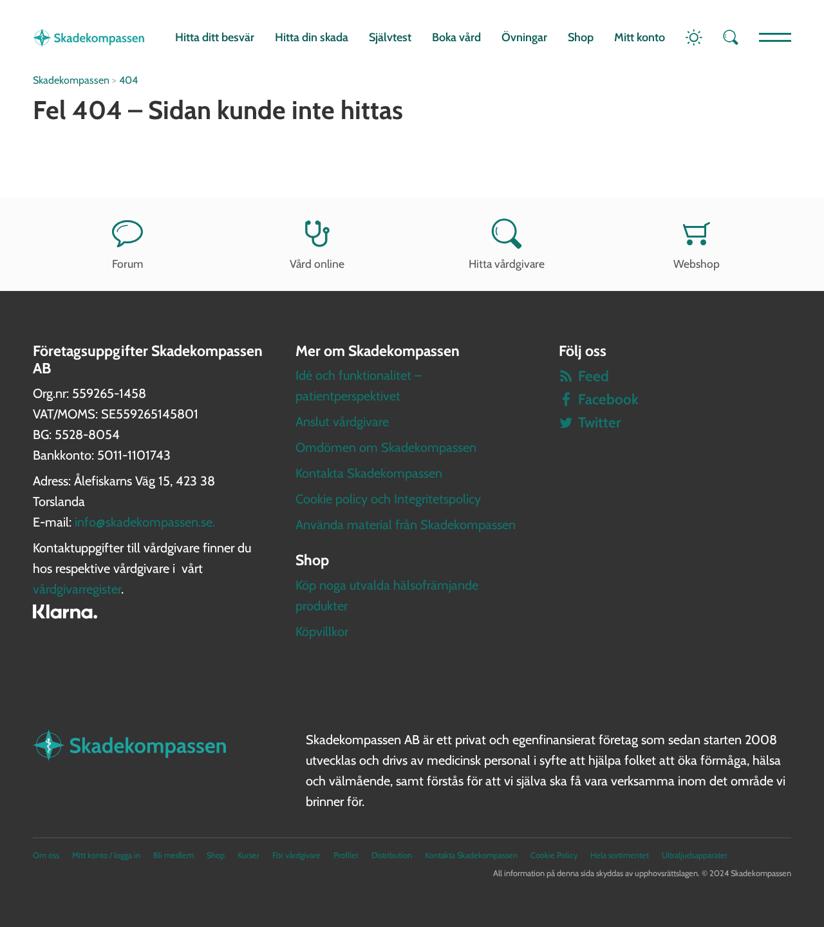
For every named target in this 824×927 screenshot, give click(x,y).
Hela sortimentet (619, 855)
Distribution (391, 855)
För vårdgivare (296, 855)
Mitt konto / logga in (106, 855)
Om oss (46, 855)
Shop (581, 37)
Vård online (317, 263)
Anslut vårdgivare (342, 421)
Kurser (248, 855)
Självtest (390, 37)
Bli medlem (173, 855)
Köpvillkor (321, 631)
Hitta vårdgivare (507, 263)
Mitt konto (639, 37)
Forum (127, 263)
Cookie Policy (553, 855)
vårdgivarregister (77, 589)
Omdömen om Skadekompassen (385, 447)
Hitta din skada (311, 37)
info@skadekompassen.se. (145, 522)
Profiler (346, 855)
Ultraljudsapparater (694, 855)
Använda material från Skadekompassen (405, 524)
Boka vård (456, 37)
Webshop (696, 263)
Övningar (524, 37)
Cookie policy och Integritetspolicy (388, 499)
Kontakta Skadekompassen (368, 473)
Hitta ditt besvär (214, 37)
